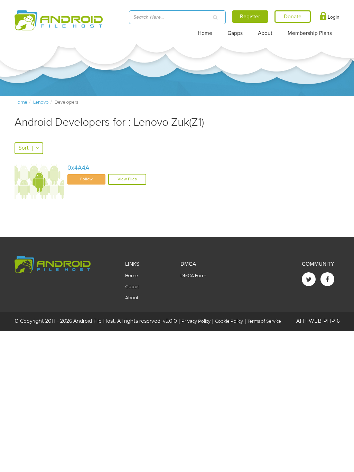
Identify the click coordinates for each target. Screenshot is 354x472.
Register (250, 16)
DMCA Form (193, 275)
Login (332, 17)
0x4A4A (78, 167)
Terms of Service (264, 321)
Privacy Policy (196, 321)
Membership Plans (310, 33)
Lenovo (41, 102)
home (21, 102)
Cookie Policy (229, 321)
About (265, 33)
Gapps (235, 33)
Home (205, 33)
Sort (26, 148)
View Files (127, 179)
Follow (86, 179)
